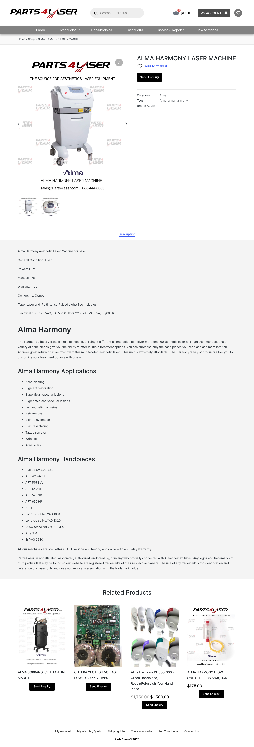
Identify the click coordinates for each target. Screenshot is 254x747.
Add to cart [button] (155, 666)
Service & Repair (170, 30)
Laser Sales (68, 30)
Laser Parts (135, 30)
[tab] (127, 234)
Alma (163, 95)
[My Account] (226, 12)
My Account (211, 13)
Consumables (101, 30)
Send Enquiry (149, 77)
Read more (42, 666)
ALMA (151, 106)
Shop (31, 39)
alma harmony (178, 100)
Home (40, 30)
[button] (119, 62)
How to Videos (207, 30)
